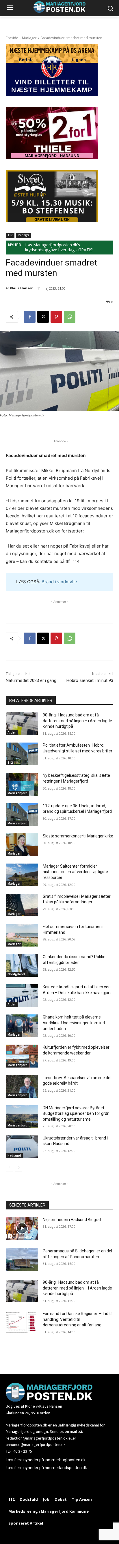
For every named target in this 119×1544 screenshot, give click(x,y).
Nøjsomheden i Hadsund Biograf (72, 1219)
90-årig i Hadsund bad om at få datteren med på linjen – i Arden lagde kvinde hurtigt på (77, 721)
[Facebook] (30, 317)
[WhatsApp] (69, 317)
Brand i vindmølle (59, 581)
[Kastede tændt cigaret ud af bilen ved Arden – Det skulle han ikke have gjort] (22, 995)
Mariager (29, 37)
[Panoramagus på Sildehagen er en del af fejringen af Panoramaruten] (22, 1259)
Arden (12, 732)
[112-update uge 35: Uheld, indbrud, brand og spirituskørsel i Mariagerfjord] (22, 814)
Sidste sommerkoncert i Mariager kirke (78, 836)
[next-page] (18, 1167)
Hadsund (14, 1155)
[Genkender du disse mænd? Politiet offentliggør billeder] (22, 965)
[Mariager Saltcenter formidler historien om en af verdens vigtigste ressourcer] (22, 875)
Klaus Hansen (22, 288)
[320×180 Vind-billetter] (52, 94)
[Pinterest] (56, 317)
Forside (12, 37)
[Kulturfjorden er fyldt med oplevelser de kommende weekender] (22, 1056)
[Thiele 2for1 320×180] (52, 157)
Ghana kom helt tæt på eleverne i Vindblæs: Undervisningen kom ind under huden (74, 1023)
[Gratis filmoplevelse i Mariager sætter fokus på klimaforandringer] (22, 905)
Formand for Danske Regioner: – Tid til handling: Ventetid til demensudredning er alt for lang (77, 1319)
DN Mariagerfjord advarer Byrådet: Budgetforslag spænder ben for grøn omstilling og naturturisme (76, 1114)
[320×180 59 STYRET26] (52, 220)
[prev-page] (9, 1167)
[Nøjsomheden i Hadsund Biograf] (22, 1228)
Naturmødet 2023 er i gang (31, 680)
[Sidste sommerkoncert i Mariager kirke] (22, 844)
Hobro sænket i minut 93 (89, 680)
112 (10, 235)
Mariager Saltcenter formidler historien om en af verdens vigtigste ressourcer (75, 872)
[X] (43, 317)
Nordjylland (16, 974)
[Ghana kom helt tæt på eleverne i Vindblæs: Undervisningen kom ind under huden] (22, 1025)
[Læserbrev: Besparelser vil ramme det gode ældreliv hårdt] (22, 1086)
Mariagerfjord (17, 793)
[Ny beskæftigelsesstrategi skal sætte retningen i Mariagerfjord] (22, 784)
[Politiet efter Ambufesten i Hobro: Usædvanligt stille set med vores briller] (22, 754)
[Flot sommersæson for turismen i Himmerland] (22, 935)
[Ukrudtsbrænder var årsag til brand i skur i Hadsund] (22, 1146)
